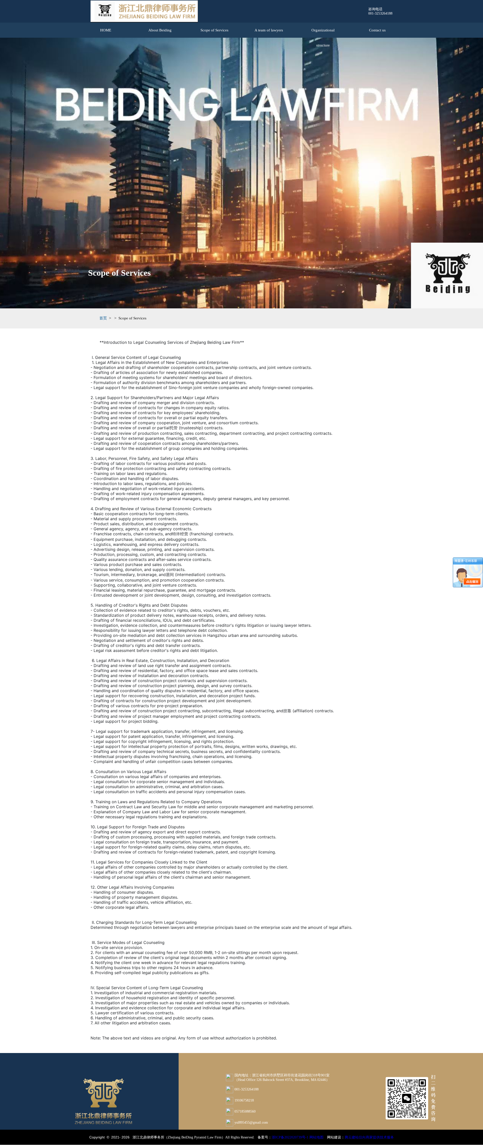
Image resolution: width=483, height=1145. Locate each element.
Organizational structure (323, 33)
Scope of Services (214, 30)
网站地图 (316, 1137)
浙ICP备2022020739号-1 (290, 1137)
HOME (105, 30)
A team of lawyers (269, 30)
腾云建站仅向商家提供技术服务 (369, 1137)
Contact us (377, 30)
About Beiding (160, 30)
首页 (103, 318)
